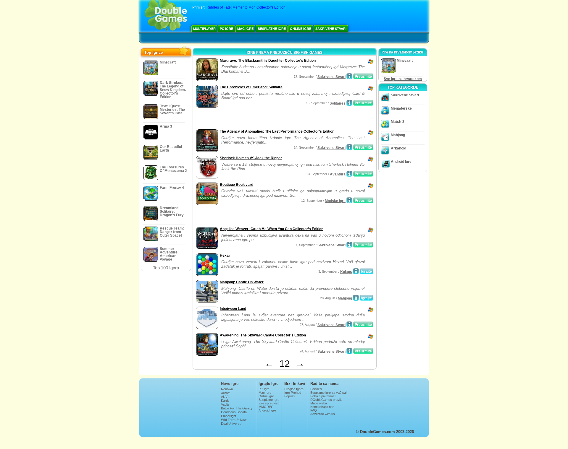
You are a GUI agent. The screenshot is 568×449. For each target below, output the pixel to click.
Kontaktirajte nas (322, 407)
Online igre (300, 28)
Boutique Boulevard (236, 185)
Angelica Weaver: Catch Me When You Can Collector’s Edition (271, 229)
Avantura (338, 174)
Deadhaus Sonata (234, 412)
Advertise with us (322, 414)
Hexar (225, 255)
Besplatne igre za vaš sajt (328, 392)
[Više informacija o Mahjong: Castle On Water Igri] (356, 298)
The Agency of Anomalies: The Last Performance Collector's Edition (277, 131)
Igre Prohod (292, 392)
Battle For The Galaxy (237, 408)
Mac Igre (245, 28)
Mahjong (345, 298)
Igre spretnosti (269, 403)
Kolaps (346, 272)
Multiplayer (204, 28)
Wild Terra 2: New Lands (233, 421)
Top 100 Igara (166, 267)
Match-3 (397, 122)
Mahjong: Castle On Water (242, 282)
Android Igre (401, 162)
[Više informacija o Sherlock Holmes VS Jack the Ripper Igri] (349, 174)
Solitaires (338, 103)
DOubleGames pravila (326, 399)
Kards (225, 400)
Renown (227, 389)
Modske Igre (335, 201)
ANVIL (225, 396)
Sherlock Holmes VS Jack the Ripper (251, 158)
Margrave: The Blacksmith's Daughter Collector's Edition (268, 60)
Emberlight (228, 416)
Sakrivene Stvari (330, 28)
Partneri (316, 389)
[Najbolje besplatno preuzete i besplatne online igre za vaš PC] (166, 16)
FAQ (313, 410)
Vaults (225, 404)
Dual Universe (231, 423)
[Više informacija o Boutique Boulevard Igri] (349, 200)
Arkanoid (398, 148)
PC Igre (226, 28)
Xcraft (225, 393)
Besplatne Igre (272, 28)
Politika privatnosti (323, 396)
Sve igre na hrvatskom (403, 79)
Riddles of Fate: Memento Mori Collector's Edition (245, 7)
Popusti (289, 396)
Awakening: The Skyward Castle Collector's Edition (263, 335)
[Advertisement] (263, 119)
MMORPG (266, 407)
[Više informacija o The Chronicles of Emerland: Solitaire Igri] (349, 103)
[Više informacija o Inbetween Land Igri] (349, 324)
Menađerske (401, 108)
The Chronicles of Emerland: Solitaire (251, 87)
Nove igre (229, 383)
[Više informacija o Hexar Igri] (356, 271)
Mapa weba (318, 403)
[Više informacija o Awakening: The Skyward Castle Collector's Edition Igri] (349, 351)
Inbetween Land (233, 309)
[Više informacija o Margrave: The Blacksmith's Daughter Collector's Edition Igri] (349, 76)
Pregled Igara (294, 389)
